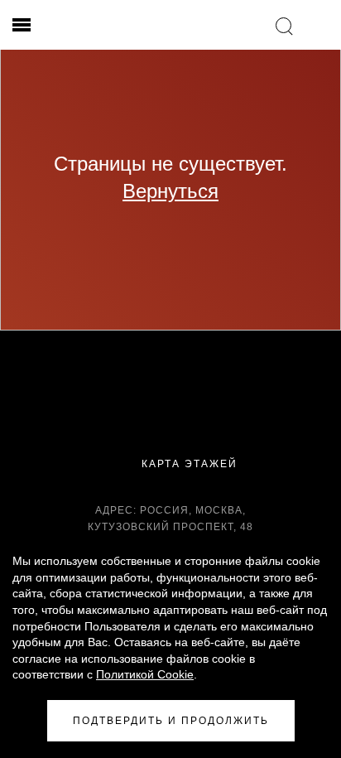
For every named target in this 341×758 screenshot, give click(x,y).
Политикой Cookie (145, 674)
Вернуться (170, 191)
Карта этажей (187, 464)
